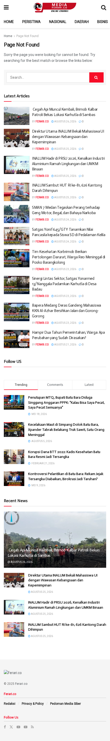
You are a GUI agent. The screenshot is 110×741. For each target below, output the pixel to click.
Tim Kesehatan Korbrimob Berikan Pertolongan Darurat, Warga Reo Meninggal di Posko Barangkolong (68, 257)
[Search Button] (96, 77)
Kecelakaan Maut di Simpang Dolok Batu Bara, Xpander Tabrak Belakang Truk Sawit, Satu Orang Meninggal (66, 429)
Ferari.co (42, 121)
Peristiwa (31, 22)
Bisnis (102, 22)
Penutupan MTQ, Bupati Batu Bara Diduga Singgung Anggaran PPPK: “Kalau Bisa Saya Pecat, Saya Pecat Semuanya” (66, 402)
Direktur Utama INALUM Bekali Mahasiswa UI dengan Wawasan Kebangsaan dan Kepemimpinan (68, 136)
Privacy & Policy (33, 703)
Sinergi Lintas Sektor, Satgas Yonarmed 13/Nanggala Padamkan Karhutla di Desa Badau (64, 284)
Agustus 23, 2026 (65, 269)
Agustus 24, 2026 (65, 219)
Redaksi (9, 703)
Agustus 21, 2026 (65, 344)
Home (9, 22)
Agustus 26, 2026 (65, 121)
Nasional (57, 22)
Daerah (82, 22)
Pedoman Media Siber (65, 703)
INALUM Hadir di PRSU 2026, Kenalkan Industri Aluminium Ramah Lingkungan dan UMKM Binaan (68, 163)
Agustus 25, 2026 (65, 148)
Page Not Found (27, 36)
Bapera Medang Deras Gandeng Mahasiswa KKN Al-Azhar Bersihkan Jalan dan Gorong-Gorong (66, 310)
